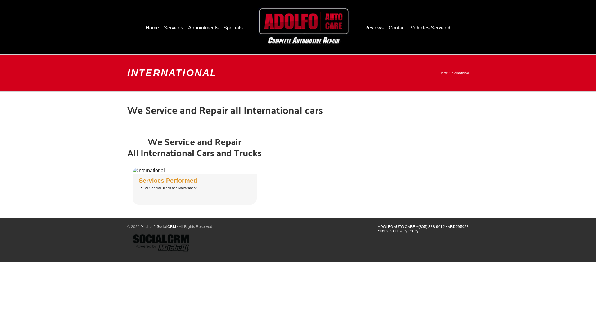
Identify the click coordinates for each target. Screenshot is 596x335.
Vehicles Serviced (430, 27)
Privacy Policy (406, 231)
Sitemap (385, 231)
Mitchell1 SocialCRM (158, 227)
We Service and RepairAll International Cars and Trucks (194, 147)
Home (444, 72)
